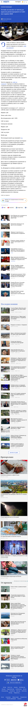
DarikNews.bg (22, 687)
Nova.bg (3, 689)
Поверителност (23, 697)
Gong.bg (15, 687)
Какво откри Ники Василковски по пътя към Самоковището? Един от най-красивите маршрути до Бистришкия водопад (18, 606)
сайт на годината (5, 195)
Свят (12, 320)
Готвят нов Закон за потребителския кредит (17, 342)
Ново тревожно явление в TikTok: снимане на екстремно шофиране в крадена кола (19, 258)
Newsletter (11, 207)
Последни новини (9, 304)
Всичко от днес (14, 452)
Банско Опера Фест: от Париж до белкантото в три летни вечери (14, 556)
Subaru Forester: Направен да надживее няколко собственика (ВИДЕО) (18, 437)
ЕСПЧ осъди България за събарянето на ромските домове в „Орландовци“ (17, 445)
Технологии (13, 439)
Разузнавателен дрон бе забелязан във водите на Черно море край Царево (17, 665)
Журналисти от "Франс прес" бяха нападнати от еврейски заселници (18, 317)
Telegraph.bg (16, 692)
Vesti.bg (6, 1)
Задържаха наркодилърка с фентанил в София (18, 427)
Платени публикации (6, 7)
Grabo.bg (18, 691)
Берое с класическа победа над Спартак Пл (19, 639)
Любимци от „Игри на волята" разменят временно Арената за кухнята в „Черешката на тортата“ (19, 359)
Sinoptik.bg (12, 691)
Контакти (19, 698)
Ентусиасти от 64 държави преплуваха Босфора (18, 614)
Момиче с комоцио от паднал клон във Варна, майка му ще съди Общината (18, 412)
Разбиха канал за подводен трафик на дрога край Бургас (18, 385)
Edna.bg (10, 692)
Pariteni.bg (24, 691)
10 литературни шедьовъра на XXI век (11, 576)
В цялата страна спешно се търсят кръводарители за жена (18, 242)
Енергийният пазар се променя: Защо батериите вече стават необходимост (18, 250)
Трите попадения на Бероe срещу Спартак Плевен (18, 647)
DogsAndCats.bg (10, 689)
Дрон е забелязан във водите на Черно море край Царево (18, 333)
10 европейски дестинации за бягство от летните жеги (14, 495)
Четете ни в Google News (15, 682)
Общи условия (15, 697)
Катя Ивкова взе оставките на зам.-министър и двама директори (19, 217)
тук (21, 138)
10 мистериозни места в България (10, 517)
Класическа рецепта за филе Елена (10, 475)
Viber (4, 207)
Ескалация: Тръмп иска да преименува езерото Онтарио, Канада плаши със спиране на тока (19, 403)
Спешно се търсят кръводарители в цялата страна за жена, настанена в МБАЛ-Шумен (18, 657)
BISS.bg (24, 689)
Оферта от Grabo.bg (14, 326)
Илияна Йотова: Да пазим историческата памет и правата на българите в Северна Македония (17, 284)
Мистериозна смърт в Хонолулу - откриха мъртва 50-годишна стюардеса (19, 420)
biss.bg (12, 252)
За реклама (8, 697)
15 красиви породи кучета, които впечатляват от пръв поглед (18, 596)
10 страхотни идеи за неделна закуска (11, 536)
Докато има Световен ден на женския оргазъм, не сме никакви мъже (18, 623)
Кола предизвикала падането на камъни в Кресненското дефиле (18, 368)
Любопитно (13, 363)
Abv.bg (4, 687)
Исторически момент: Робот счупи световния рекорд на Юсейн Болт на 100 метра (18, 275)
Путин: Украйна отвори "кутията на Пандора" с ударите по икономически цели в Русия (18, 267)
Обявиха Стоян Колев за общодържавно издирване (18, 232)
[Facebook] (14, 700)
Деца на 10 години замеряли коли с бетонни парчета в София (18, 394)
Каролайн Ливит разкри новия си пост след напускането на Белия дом (18, 292)
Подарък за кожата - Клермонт (19, 325)
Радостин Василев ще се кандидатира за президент (18, 350)
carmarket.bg (13, 261)
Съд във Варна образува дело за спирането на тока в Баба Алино (18, 309)
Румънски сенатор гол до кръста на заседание (17, 224)
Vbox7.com (9, 687)
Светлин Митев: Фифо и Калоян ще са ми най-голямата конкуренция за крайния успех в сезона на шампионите (19, 377)
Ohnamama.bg (5, 691)
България (12, 312)
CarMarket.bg (18, 689)
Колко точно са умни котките (18, 586)
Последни (18, 1)
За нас (2, 697)
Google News (20, 207)
